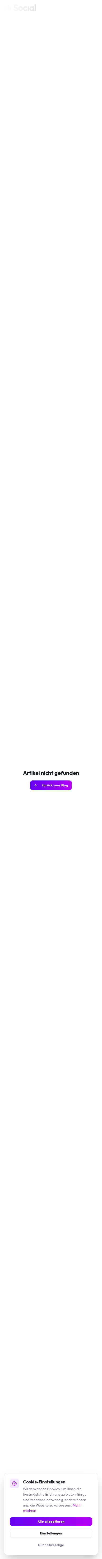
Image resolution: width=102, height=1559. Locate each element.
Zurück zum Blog (55, 785)
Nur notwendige (51, 1545)
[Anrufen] (85, 7)
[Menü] (94, 7)
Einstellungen (51, 1533)
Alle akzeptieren (51, 1521)
